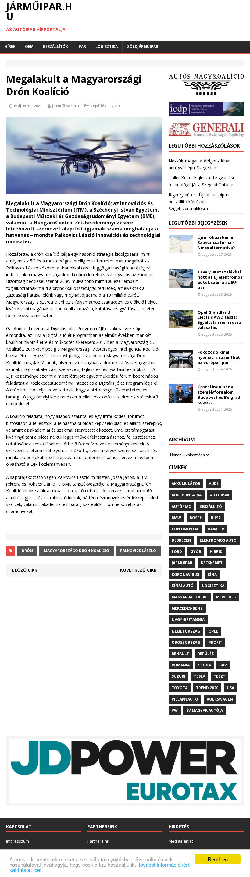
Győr (196, 551)
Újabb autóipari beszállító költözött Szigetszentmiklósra (199, 201)
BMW (176, 517)
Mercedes (226, 597)
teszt (219, 676)
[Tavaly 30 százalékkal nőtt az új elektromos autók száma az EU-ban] (181, 284)
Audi (213, 483)
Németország (186, 631)
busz (216, 517)
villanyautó (185, 699)
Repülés (98, 106)
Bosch (196, 517)
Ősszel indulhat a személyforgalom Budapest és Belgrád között (219, 394)
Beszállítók (55, 46)
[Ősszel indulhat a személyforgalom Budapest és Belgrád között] (181, 399)
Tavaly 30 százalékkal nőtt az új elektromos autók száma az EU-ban (220, 279)
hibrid (216, 551)
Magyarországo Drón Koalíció (76, 550)
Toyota (180, 687)
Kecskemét (212, 562)
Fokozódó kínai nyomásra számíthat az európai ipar (219, 357)
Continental (185, 529)
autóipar (219, 494)
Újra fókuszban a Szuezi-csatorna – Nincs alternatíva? (216, 242)
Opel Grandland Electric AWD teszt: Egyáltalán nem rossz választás (219, 319)
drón (27, 550)
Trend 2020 (207, 687)
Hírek (10, 46)
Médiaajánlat (181, 841)
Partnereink (98, 841)
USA (230, 687)
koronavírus (185, 574)
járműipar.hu (65, 106)
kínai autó (183, 585)
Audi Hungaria (187, 494)
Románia (181, 665)
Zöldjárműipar (142, 46)
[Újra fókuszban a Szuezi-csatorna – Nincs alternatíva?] (181, 249)
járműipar (182, 562)
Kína (212, 574)
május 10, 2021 (28, 106)
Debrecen (181, 540)
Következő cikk (138, 570)
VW (175, 710)
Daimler (216, 529)
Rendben (218, 859)
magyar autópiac (190, 597)
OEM (29, 46)
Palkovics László (138, 550)
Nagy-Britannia (188, 619)
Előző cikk (24, 570)
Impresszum (17, 841)
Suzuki (178, 676)
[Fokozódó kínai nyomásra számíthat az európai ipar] (181, 364)
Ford (177, 551)
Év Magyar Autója (204, 710)
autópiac (181, 506)
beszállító (210, 506)
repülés (206, 653)
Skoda (204, 665)
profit (215, 642)
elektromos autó (218, 540)
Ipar (81, 46)
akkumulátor (186, 483)
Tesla (199, 676)
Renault (180, 653)
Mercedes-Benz (187, 608)
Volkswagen (220, 699)
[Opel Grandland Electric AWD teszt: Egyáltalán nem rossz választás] (181, 324)
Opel (213, 631)
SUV (223, 665)
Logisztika (106, 46)
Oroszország (186, 642)
